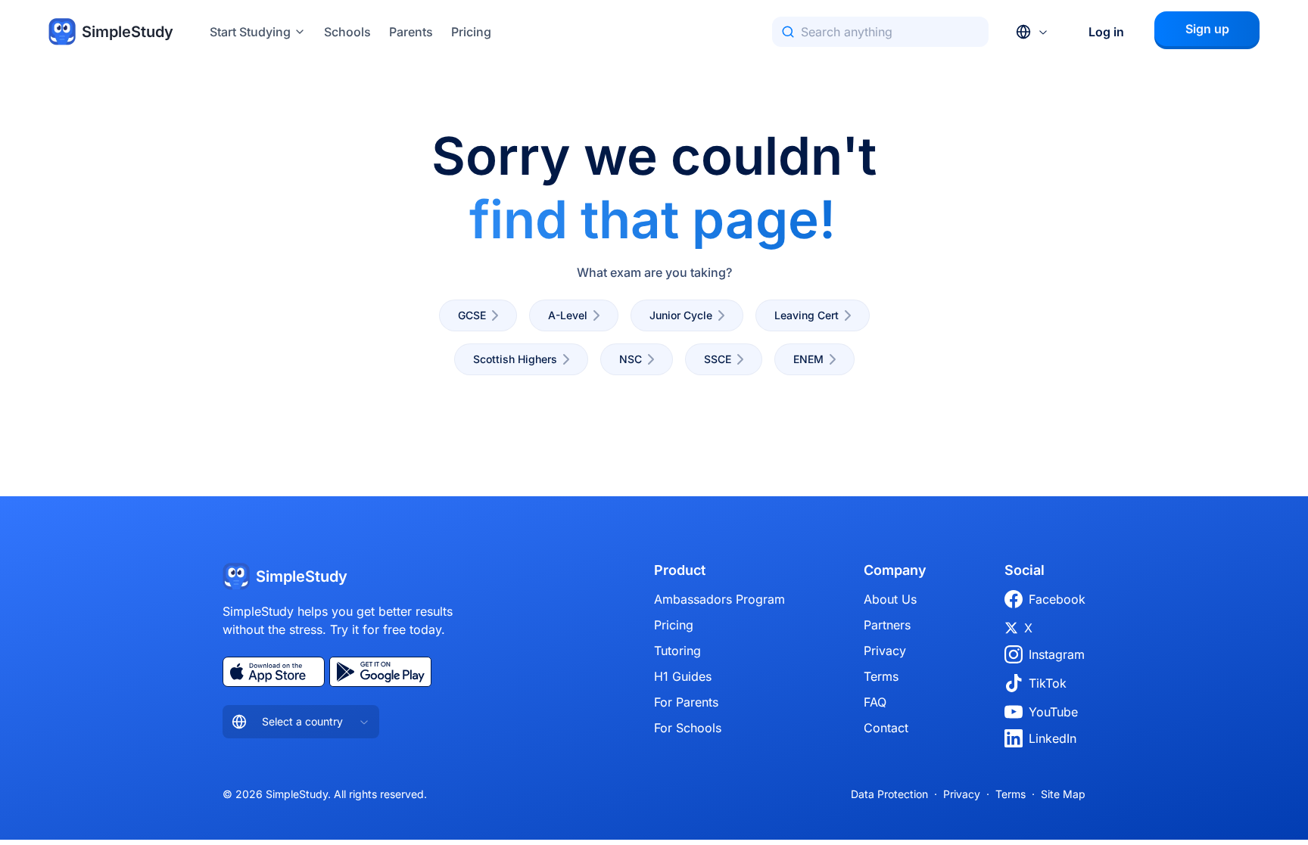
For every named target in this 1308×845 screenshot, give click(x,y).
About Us (890, 599)
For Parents (686, 702)
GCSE (472, 315)
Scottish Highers (515, 359)
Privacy (885, 650)
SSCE (717, 359)
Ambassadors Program (719, 599)
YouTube (1053, 711)
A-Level (567, 315)
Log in (1106, 31)
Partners (887, 624)
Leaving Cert (806, 315)
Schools (347, 31)
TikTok (1048, 683)
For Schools (687, 727)
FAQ (875, 702)
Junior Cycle (680, 315)
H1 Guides (683, 676)
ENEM (808, 359)
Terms (881, 676)
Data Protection (889, 794)
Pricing (471, 31)
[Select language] (1032, 31)
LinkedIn (1052, 738)
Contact (886, 727)
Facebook (1057, 599)
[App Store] (274, 672)
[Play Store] (380, 672)
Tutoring (677, 650)
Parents (411, 31)
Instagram (1057, 654)
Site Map (1063, 794)
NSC (630, 359)
